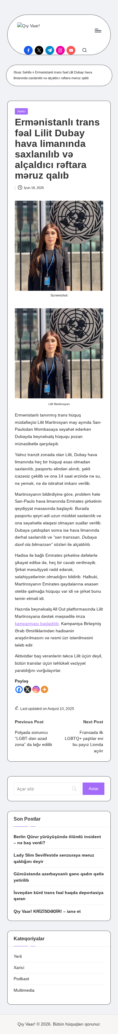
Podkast (21, 979)
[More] (44, 689)
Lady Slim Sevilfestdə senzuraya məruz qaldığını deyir (54, 858)
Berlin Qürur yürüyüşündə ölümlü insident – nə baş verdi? (57, 840)
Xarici (21, 111)
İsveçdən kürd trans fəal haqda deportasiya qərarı (58, 895)
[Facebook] (19, 689)
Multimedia (24, 990)
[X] (27, 689)
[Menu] (98, 30)
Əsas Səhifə (22, 72)
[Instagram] (36, 689)
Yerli (18, 956)
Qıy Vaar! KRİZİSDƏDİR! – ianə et (47, 911)
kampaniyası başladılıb (37, 623)
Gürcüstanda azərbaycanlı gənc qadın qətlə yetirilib (59, 877)
